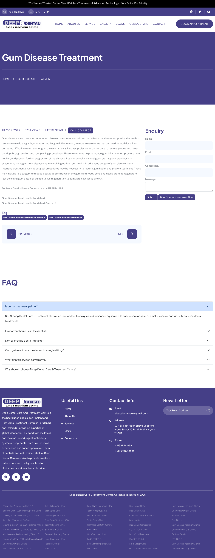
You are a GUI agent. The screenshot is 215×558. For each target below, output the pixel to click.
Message (150, 179)
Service (90, 23)
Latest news (54, 130)
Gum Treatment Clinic (55, 539)
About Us (74, 23)
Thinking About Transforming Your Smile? (21, 515)
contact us (71, 438)
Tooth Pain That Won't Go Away (17, 520)
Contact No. (152, 165)
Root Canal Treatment (139, 534)
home (68, 408)
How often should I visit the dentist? (26, 331)
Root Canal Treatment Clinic (57, 520)
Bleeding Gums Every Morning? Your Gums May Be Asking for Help (23, 510)
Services (69, 423)
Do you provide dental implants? (24, 340)
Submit (151, 197)
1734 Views (32, 130)
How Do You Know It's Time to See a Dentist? (23, 529)
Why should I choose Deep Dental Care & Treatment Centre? (40, 369)
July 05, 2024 (11, 130)
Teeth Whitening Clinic (55, 506)
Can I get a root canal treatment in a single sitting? (34, 350)
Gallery (105, 23)
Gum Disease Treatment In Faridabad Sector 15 (24, 217)
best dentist (134, 520)
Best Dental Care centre (140, 524)
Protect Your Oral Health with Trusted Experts (23, 539)
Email (148, 152)
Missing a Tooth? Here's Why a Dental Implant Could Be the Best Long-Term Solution (23, 524)
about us (70, 416)
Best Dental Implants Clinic (99, 543)
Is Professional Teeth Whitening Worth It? (21, 534)
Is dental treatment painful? (21, 306)
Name (148, 138)
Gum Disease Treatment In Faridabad (65, 217)
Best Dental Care (137, 506)
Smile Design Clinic (53, 529)
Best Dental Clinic (52, 510)
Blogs (120, 23)
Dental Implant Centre (55, 515)
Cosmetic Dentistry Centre (15, 543)
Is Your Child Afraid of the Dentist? (18, 506)
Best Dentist (50, 548)
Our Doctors (138, 23)
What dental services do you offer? (25, 359)
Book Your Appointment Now (176, 197)
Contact (159, 23)
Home (59, 23)
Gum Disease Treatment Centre (17, 548)
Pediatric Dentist (52, 543)
